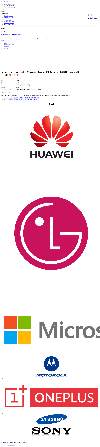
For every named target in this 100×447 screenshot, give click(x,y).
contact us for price (5, 92)
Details (2, 40)
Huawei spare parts (8, 16)
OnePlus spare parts (9, 24)
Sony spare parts (8, 18)
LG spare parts (7, 20)
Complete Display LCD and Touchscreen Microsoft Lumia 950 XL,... (21, 99)
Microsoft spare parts (9, 23)
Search (2, 11)
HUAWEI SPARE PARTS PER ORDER (11, 35)
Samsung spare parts (9, 17)
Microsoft (6, 46)
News (91, 15)
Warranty (92, 17)
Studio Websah (11, 445)
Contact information (94, 18)
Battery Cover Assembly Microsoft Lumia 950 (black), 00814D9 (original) (22, 98)
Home (91, 14)
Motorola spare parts (9, 21)
